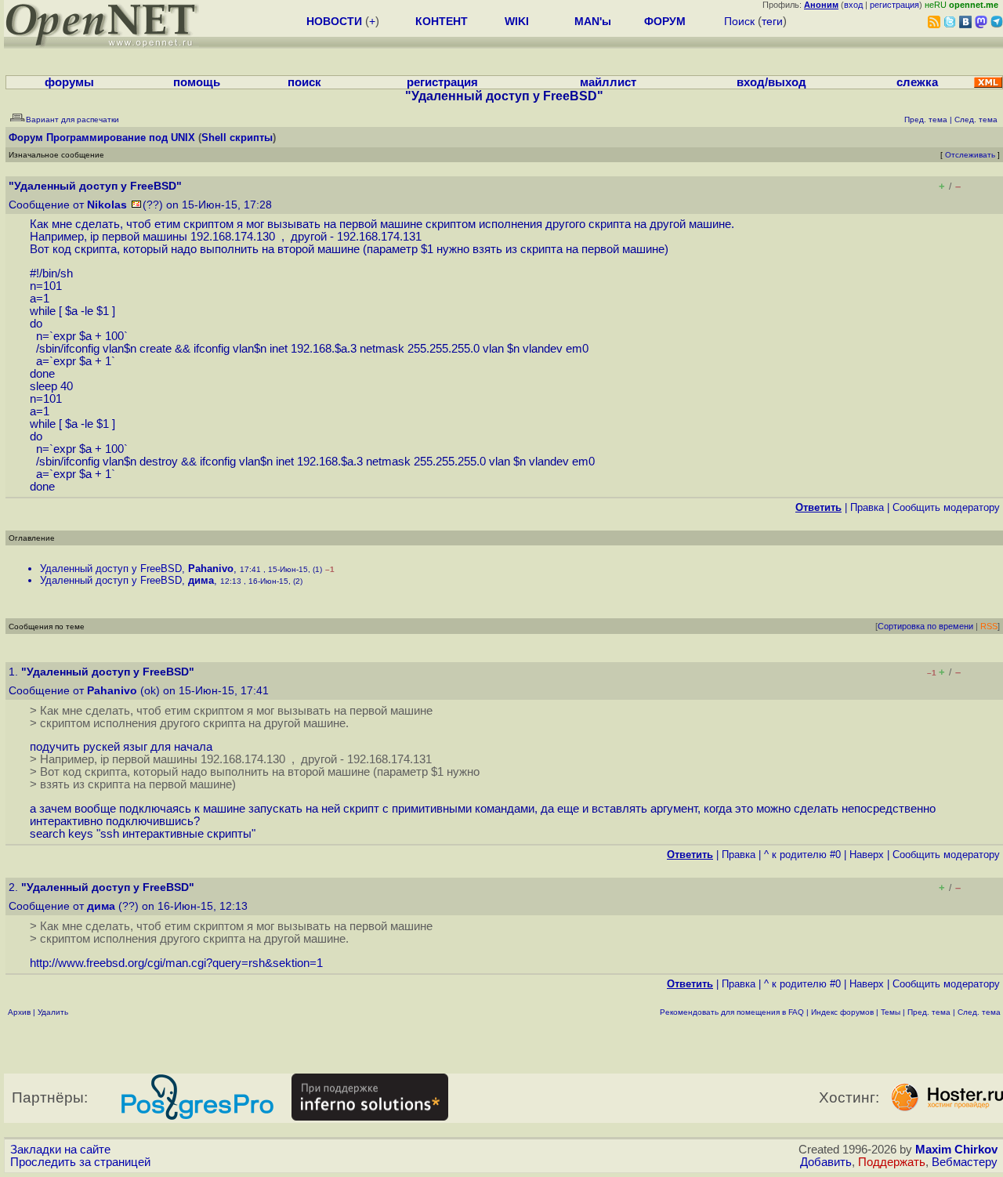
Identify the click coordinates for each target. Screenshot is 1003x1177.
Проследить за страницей (80, 1162)
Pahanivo (211, 568)
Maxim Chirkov (956, 1149)
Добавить (826, 1162)
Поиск (739, 21)
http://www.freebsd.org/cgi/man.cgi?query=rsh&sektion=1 (176, 963)
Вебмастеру (965, 1162)
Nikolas (107, 205)
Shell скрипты (237, 137)
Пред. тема (928, 1012)
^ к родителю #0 (802, 854)
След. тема (979, 1012)
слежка (917, 82)
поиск (304, 82)
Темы (890, 1012)
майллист (608, 82)
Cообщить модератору (946, 507)
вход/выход (771, 82)
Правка (867, 507)
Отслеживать (970, 154)
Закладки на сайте (60, 1149)
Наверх (866, 854)
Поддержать (891, 1162)
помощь (196, 82)
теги (772, 21)
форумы (69, 82)
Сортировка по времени (925, 626)
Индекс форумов (842, 1012)
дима (201, 580)
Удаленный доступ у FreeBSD (111, 568)
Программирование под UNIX (120, 137)
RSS (989, 626)
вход (853, 4)
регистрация (894, 4)
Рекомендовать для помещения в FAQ (732, 1012)
